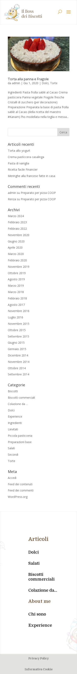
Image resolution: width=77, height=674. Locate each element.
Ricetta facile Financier (23, 169)
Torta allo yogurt (19, 150)
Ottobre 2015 (17, 330)
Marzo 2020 (16, 254)
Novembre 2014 (18, 362)
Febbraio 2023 (17, 222)
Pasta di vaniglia (18, 163)
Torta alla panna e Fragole (28, 79)
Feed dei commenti (20, 490)
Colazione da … (18, 404)
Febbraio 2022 (17, 228)
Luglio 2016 (15, 317)
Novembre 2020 (18, 235)
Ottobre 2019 (17, 273)
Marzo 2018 (16, 292)
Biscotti (13, 391)
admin (16, 83)
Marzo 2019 (16, 286)
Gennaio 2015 (17, 349)
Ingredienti (15, 423)
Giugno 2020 (16, 241)
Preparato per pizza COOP (38, 193)
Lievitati (13, 429)
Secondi (13, 454)
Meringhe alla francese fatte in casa (31, 176)
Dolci (45, 83)
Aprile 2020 (15, 247)
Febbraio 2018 (17, 298)
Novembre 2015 (18, 324)
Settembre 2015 (18, 336)
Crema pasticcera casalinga (26, 157)
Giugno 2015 (16, 343)
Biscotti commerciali (21, 397)
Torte (53, 83)
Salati (11, 448)
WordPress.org (18, 497)
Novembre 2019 (18, 267)
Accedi (12, 478)
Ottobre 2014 (17, 368)
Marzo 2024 (16, 216)
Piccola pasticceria (20, 436)
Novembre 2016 (18, 311)
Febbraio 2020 (17, 260)
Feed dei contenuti (20, 484)
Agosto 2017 (16, 305)
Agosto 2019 (16, 279)
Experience (15, 416)
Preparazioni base (20, 442)
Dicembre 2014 (18, 355)
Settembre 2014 (18, 374)
